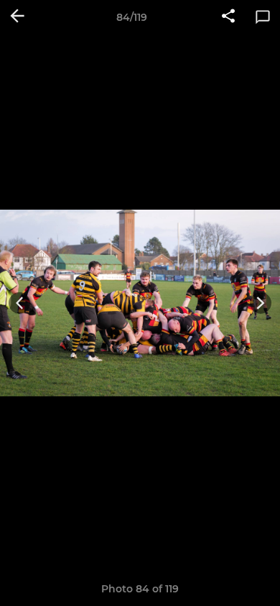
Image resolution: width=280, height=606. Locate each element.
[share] (228, 17)
